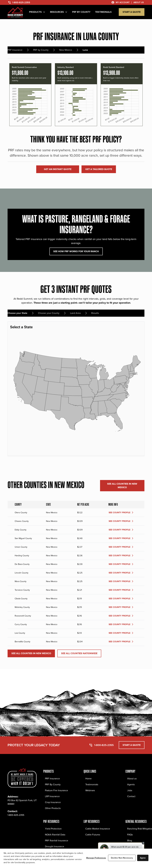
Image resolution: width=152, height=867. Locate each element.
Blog (129, 840)
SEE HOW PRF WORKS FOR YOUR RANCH (76, 251)
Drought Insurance (54, 846)
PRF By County (53, 784)
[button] (37, 12)
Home (88, 778)
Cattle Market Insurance (97, 828)
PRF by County (81, 12)
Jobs (129, 790)
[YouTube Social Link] (36, 824)
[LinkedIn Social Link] (29, 824)
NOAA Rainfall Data (55, 834)
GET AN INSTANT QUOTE (57, 169)
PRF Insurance (52, 778)
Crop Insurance (53, 802)
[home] (15, 12)
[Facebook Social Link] (10, 824)
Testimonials (91, 784)
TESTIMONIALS (103, 12)
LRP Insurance (52, 796)
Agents (131, 784)
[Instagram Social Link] (16, 824)
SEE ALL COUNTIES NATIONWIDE (79, 653)
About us (132, 778)
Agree (143, 857)
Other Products (53, 808)
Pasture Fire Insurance (56, 790)
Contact (131, 796)
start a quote (132, 12)
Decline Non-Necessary (122, 857)
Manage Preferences (96, 857)
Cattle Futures (92, 834)
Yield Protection (53, 828)
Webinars (90, 790)
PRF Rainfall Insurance (56, 840)
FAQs (130, 834)
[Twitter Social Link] (23, 824)
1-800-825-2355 (16, 815)
